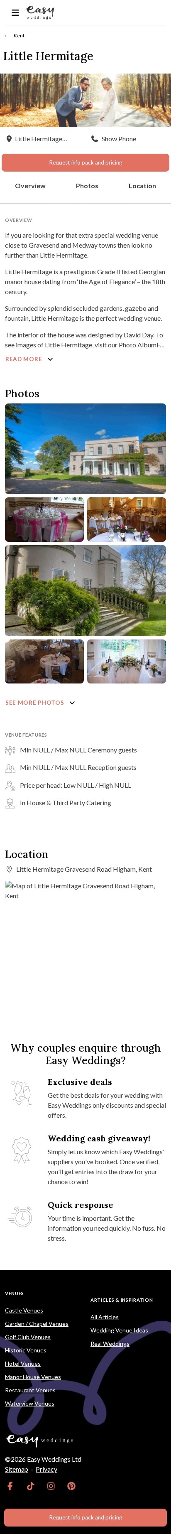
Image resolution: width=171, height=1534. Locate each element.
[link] (10, 1486)
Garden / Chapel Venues (36, 1323)
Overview (30, 185)
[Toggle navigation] (15, 13)
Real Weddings (109, 1343)
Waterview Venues (29, 1403)
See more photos (35, 702)
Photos (87, 185)
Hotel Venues (23, 1363)
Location (142, 185)
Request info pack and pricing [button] (85, 162)
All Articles (104, 1316)
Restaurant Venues (30, 1390)
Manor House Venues (33, 1376)
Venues (14, 1293)
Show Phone (119, 139)
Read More (24, 359)
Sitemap (16, 1469)
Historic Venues (25, 1350)
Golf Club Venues (28, 1336)
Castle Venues (24, 1310)
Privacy (46, 1469)
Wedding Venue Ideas (119, 1330)
